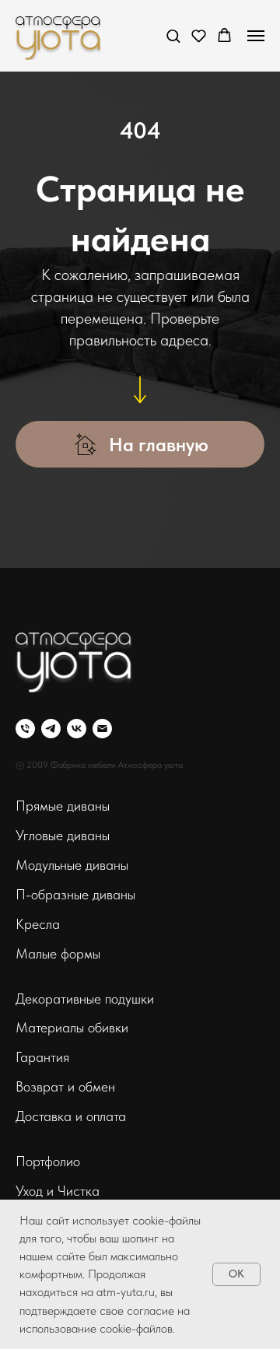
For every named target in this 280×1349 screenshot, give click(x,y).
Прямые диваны (63, 805)
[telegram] (51, 728)
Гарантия (42, 1057)
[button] (173, 35)
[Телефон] (25, 728)
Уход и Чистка (58, 1191)
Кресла (38, 924)
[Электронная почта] (102, 728)
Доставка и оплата (71, 1116)
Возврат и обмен (65, 1086)
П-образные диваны (75, 894)
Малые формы (58, 953)
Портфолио (48, 1161)
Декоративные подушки (85, 998)
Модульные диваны (72, 865)
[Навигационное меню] (255, 35)
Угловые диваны (63, 835)
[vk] (76, 728)
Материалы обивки (72, 1027)
